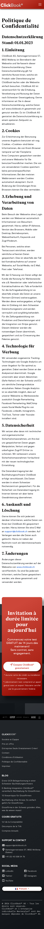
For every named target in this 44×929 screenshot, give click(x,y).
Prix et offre (8, 744)
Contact (5, 753)
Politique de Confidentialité (14, 762)
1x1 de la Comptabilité (12, 822)
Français (23, 889)
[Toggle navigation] (40, 4)
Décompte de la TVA (11, 826)
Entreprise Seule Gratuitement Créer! (20, 748)
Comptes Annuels (10, 831)
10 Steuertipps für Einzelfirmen (16, 795)
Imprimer (6, 766)
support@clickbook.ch (16, 531)
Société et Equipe (10, 739)
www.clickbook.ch (26, 567)
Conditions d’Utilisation (12, 757)
